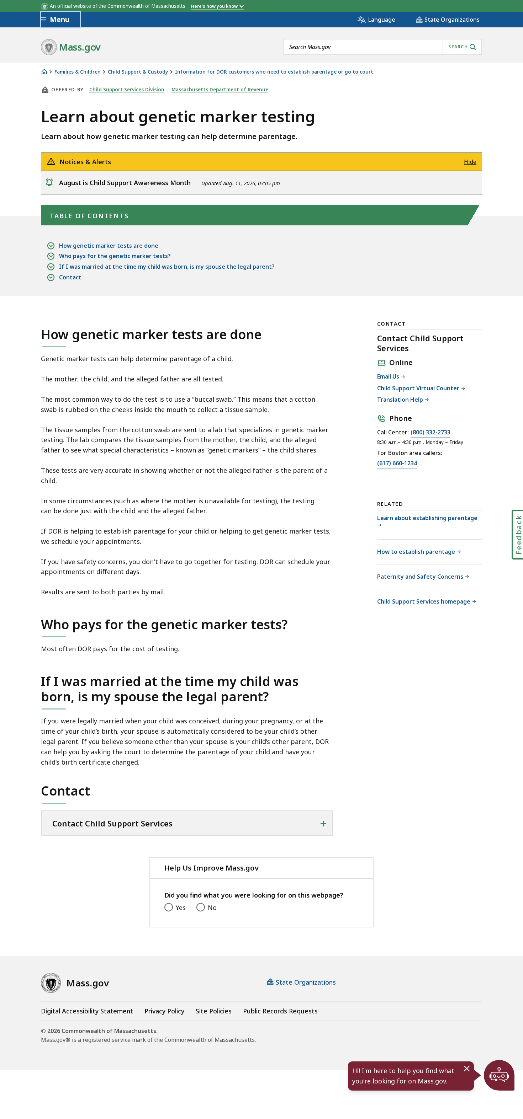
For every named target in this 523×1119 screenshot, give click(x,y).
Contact (70, 277)
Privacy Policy (164, 1011)
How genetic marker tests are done (108, 246)
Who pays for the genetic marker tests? (115, 256)
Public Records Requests (280, 1011)
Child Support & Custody (138, 72)
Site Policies (214, 1011)
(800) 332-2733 (430, 433)
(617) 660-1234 (397, 464)
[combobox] (382, 47)
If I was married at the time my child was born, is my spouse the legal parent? (167, 267)
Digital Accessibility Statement (87, 1011)
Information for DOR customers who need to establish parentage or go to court (274, 72)
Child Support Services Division (126, 89)
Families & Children (77, 72)
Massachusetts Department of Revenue (219, 89)
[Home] (44, 71)
